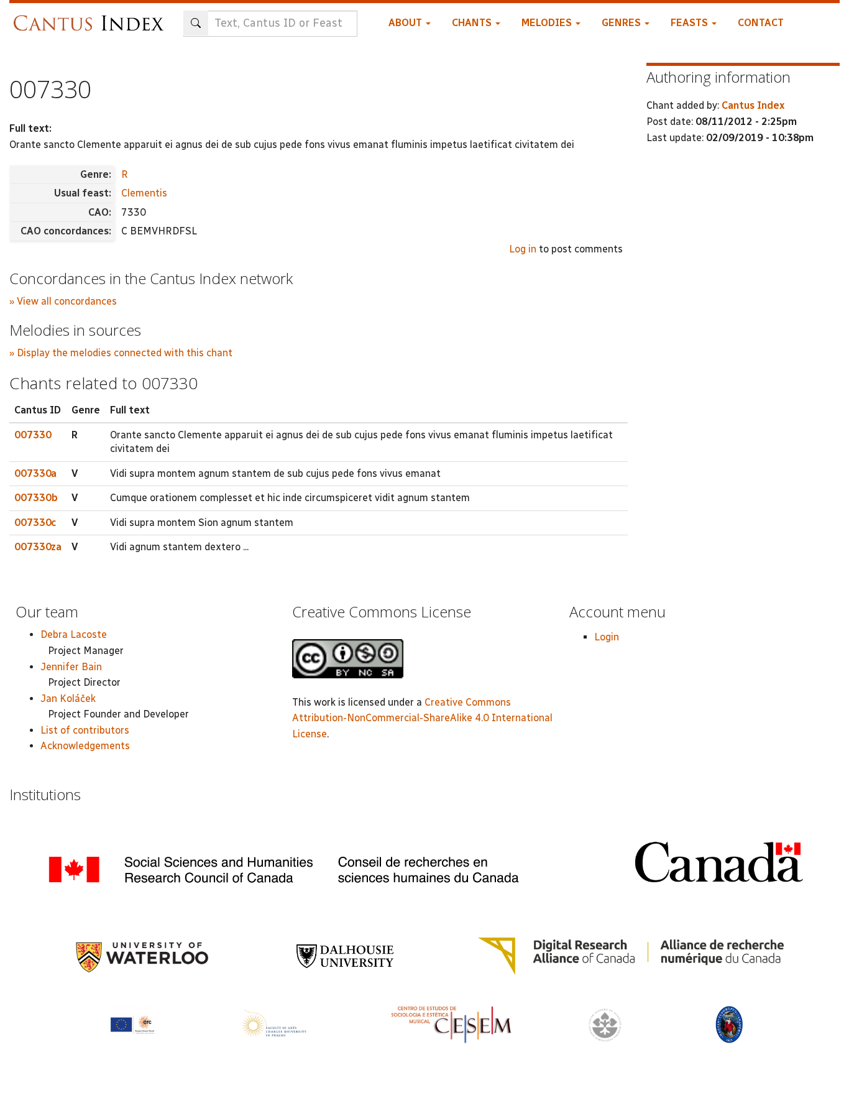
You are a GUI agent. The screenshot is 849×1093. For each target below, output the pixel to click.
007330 (33, 435)
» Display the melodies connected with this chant (120, 353)
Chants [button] (473, 23)
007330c (35, 522)
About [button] (406, 23)
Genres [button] (622, 23)
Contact (761, 23)
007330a (35, 473)
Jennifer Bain (71, 667)
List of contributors (84, 730)
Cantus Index (753, 105)
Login (606, 637)
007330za (38, 547)
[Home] (91, 17)
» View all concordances (63, 301)
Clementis (144, 193)
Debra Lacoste (73, 634)
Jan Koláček (68, 698)
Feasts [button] (690, 23)
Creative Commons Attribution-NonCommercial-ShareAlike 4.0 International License (422, 718)
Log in (522, 249)
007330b (36, 498)
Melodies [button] (547, 23)
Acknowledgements (85, 746)
